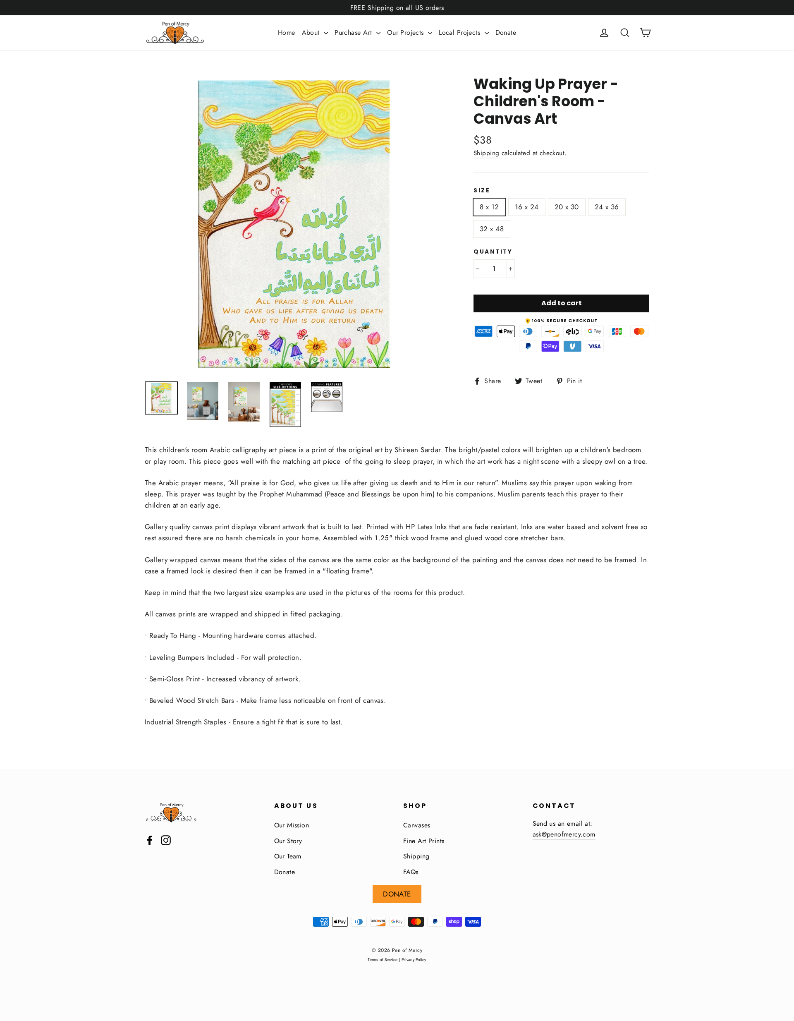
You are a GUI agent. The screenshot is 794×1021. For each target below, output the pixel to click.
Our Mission (291, 825)
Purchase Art (354, 32)
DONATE (397, 894)
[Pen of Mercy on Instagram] (166, 839)
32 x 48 (492, 229)
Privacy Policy (414, 959)
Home (286, 32)
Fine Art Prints (423, 841)
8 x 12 (489, 207)
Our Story (288, 841)
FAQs (411, 872)
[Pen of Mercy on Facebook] (150, 839)
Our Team (287, 856)
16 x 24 (527, 207)
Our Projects (406, 32)
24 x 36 (607, 207)
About (312, 32)
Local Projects (460, 32)
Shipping (486, 153)
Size (482, 190)
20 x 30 (567, 207)
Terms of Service (382, 959)
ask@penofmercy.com (564, 834)
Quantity (493, 252)
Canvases (416, 825)
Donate (506, 32)
